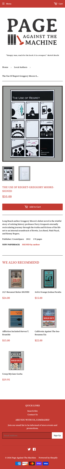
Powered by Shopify (48, 457)
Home (5, 67)
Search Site (32, 411)
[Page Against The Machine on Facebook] (34, 450)
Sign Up (57, 435)
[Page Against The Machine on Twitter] (29, 450)
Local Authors (20, 67)
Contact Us (33, 414)
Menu (8, 3)
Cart (60, 3)
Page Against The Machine (24, 457)
